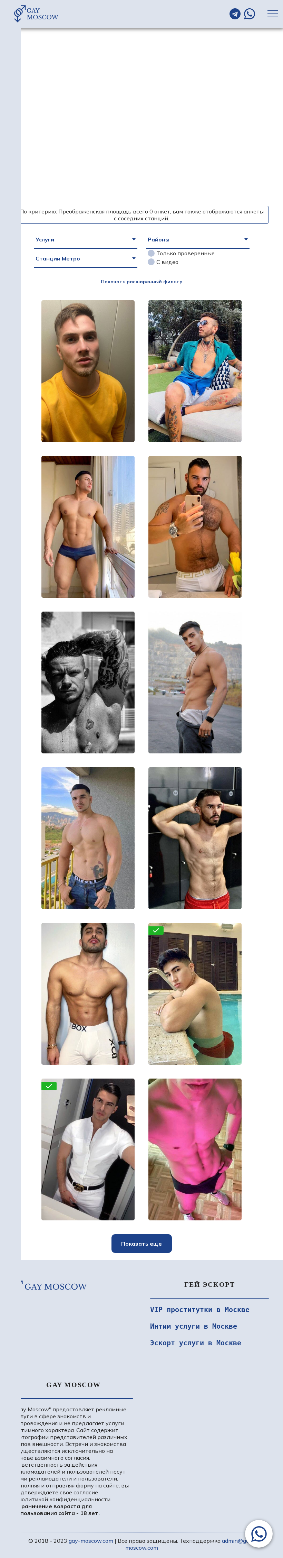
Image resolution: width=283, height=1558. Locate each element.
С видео (167, 261)
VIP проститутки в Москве (200, 1309)
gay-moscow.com (91, 1540)
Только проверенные (185, 253)
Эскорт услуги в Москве (195, 1343)
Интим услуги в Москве (193, 1326)
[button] (259, 1534)
